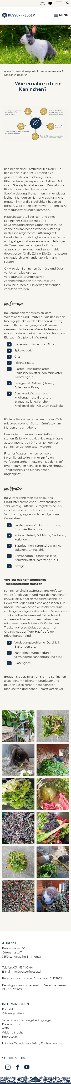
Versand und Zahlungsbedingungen (27, 1020)
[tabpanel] (35, 44)
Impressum (10, 1036)
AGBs (5, 1028)
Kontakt (7, 1009)
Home (7, 71)
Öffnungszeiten (13, 1013)
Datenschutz (11, 1024)
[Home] (18, 15)
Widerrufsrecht (12, 1032)
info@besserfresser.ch (27, 971)
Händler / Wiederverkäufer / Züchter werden (32, 1043)
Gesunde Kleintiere (50, 71)
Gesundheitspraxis (25, 71)
